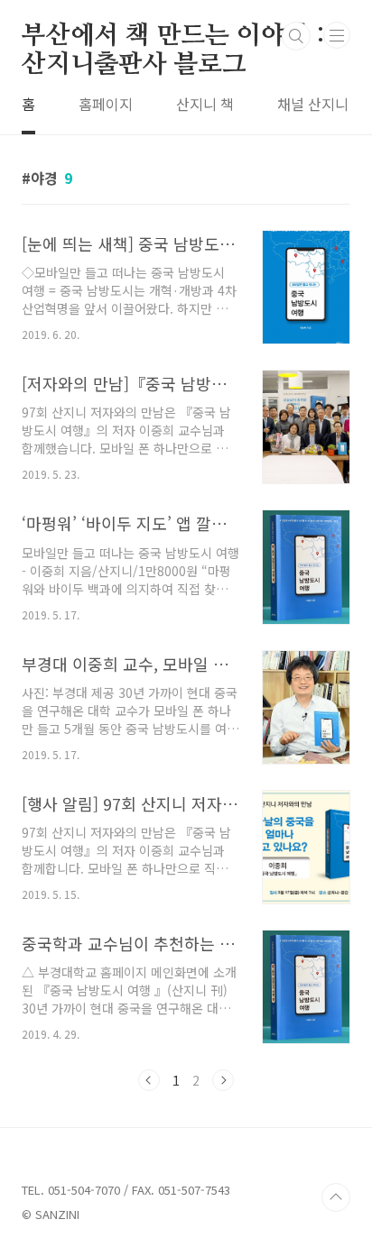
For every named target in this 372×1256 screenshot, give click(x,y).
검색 (296, 36)
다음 (223, 1080)
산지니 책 (205, 104)
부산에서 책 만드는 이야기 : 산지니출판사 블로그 (174, 36)
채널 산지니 (313, 104)
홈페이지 (106, 104)
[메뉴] (336, 35)
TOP (335, 1197)
